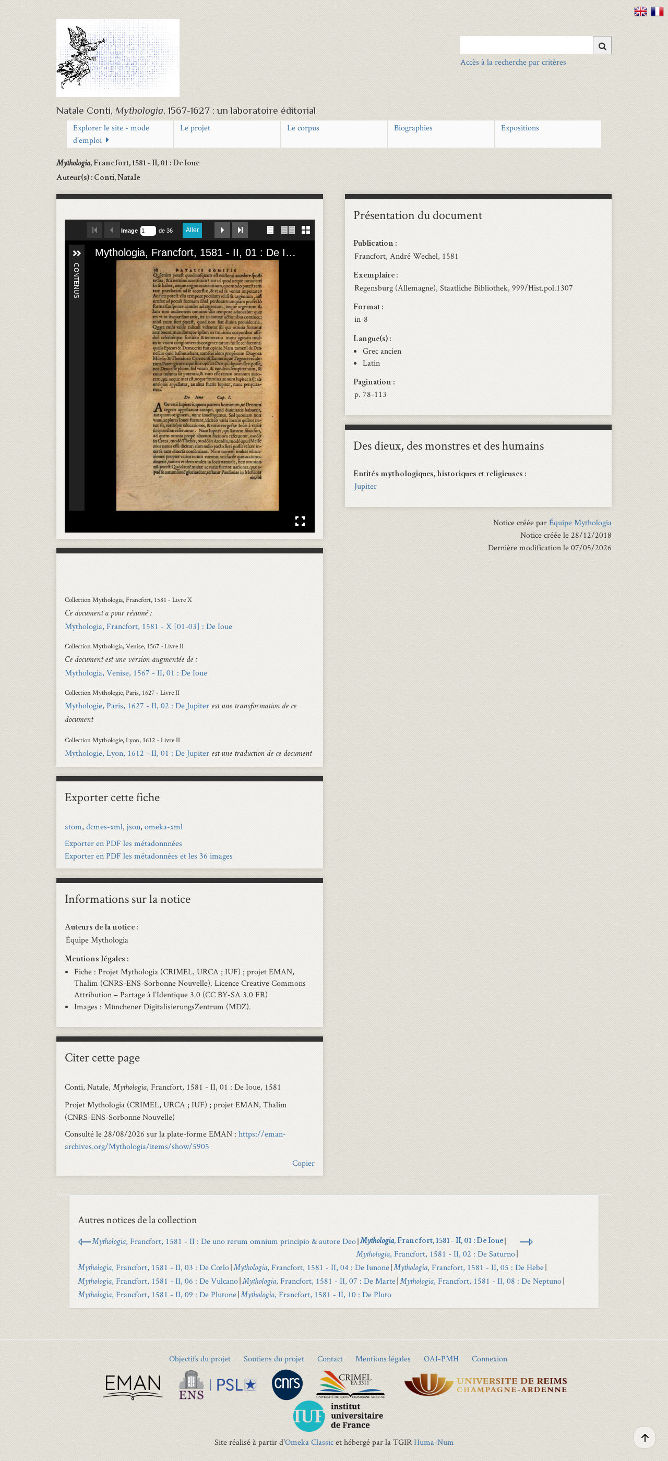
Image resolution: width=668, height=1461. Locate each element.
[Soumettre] (602, 45)
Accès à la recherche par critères (513, 61)
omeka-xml (164, 826)
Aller (192, 230)
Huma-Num (434, 1441)
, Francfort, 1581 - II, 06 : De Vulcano (158, 1280)
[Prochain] (298, 385)
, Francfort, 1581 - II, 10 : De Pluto (316, 1294)
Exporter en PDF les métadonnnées (123, 843)
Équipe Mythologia (580, 522)
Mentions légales (383, 1358)
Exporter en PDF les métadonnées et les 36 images (149, 855)
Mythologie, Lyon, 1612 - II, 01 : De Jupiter (137, 752)
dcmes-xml (104, 826)
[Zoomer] (97, 269)
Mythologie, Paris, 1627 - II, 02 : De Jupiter (137, 705)
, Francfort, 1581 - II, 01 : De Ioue (431, 1241)
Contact (330, 1358)
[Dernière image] (240, 230)
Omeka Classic (309, 1441)
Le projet (195, 127)
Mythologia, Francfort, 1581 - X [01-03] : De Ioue (148, 626)
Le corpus (303, 127)
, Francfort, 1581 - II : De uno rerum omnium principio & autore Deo (224, 1241)
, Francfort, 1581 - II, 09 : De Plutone (157, 1294)
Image (129, 230)
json (133, 826)
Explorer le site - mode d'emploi (111, 134)
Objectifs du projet (200, 1358)
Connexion (489, 1358)
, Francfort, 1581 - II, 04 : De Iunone (311, 1267)
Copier (303, 1162)
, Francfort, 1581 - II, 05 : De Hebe (468, 1267)
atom (73, 826)
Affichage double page (288, 230)
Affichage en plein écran (300, 521)
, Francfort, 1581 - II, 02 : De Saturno (435, 1253)
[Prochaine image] (222, 230)
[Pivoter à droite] (133, 269)
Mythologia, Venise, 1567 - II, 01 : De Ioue (136, 672)
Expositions (520, 127)
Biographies (413, 127)
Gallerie (306, 229)
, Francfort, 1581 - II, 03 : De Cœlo (153, 1267)
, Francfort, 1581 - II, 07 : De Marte (319, 1280)
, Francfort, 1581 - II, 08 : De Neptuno (481, 1280)
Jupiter (365, 485)
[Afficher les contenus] (76, 253)
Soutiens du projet (274, 1358)
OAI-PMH (441, 1358)
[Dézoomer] (115, 269)
